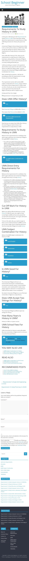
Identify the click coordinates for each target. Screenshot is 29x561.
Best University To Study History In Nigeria (14, 352)
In (21, 112)
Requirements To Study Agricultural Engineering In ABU (13, 495)
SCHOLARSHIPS (4, 472)
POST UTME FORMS (5, 470)
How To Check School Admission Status (13, 363)
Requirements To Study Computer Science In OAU (12, 488)
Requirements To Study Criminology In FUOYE (11, 500)
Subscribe (21, 442)
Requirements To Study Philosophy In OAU (10, 497)
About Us (3, 532)
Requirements (21, 36)
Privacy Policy (4, 538)
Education (15, 26)
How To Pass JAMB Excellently (11, 370)
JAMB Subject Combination (7, 468)
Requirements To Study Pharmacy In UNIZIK (14, 388)
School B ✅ (14, 33)
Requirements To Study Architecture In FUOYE (11, 484)
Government (11, 248)
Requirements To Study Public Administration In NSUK (13, 493)
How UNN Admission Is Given (11, 374)
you (16, 338)
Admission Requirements (7, 26)
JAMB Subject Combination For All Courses (13, 360)
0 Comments (20, 33)
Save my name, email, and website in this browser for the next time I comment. (14, 436)
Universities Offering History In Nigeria (13, 353)
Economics (10, 255)
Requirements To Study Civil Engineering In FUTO (14, 383)
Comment (4, 400)
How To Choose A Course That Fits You (13, 371)
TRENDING (3, 474)
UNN (23, 112)
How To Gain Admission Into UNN (12, 372)
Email (3, 426)
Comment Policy (4, 534)
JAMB (2, 466)
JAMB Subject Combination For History (13, 351)
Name (3, 419)
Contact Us (3, 536)
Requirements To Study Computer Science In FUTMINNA (13, 482)
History (12, 72)
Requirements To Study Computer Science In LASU (12, 502)
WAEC (14, 153)
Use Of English (11, 241)
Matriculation (14, 189)
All (6, 338)
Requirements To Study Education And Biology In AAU (13, 486)
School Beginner (12, 2)
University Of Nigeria (9, 109)
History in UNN (9, 38)
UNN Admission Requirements (11, 361)
